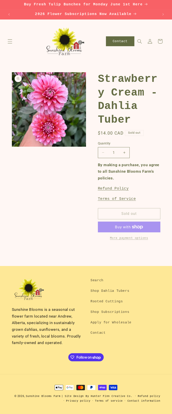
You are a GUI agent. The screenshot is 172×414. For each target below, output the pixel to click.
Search (96, 280)
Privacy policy (78, 400)
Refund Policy (113, 188)
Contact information (143, 400)
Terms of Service (117, 199)
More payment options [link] (129, 238)
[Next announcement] (163, 14)
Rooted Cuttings (106, 301)
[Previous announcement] (9, 14)
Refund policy (149, 396)
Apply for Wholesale (110, 322)
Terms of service (109, 400)
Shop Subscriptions (109, 312)
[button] (10, 41)
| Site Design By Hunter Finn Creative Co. (96, 396)
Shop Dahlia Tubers (109, 291)
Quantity (104, 143)
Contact (97, 333)
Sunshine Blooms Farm (43, 396)
